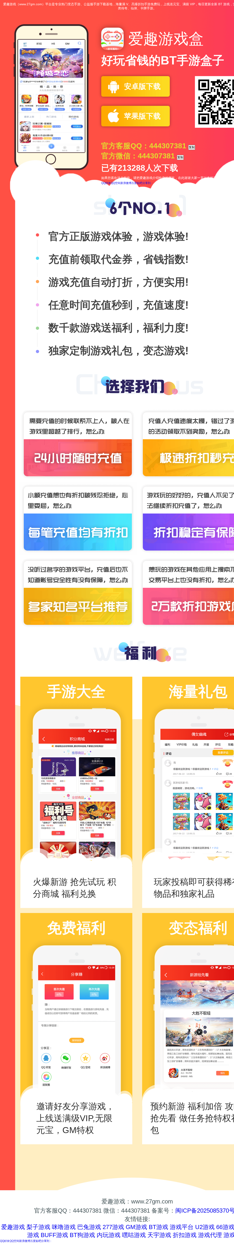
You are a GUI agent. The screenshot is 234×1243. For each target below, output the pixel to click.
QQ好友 (106, 183)
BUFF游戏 (54, 1235)
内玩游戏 (108, 1235)
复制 (192, 147)
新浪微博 (125, 183)
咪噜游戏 (64, 1227)
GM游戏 (136, 1227)
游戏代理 (210, 1235)
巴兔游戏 (89, 1227)
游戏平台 (182, 1227)
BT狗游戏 (82, 1235)
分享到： (147, 183)
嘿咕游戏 (134, 1235)
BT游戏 (158, 1227)
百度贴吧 (136, 183)
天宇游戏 (159, 1235)
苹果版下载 (142, 116)
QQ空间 (115, 183)
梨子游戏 (38, 1227)
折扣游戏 (185, 1235)
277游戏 (113, 1227)
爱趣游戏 (13, 1227)
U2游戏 (205, 1227)
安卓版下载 (142, 86)
